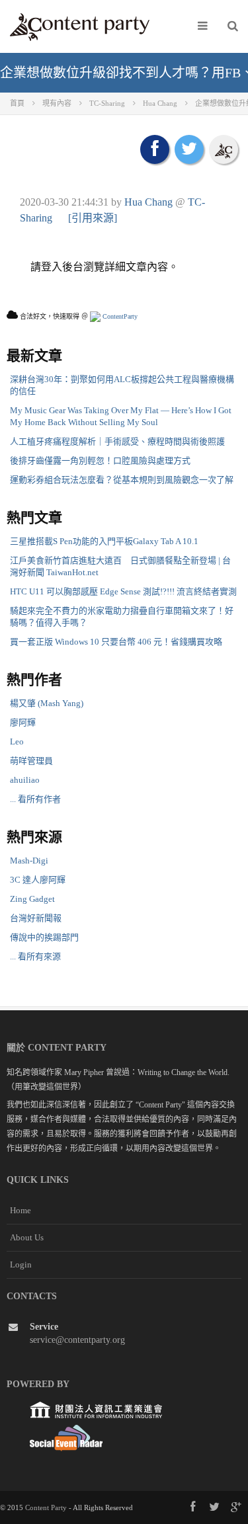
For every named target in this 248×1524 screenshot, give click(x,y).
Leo (17, 741)
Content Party (46, 1507)
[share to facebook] (154, 149)
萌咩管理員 (31, 761)
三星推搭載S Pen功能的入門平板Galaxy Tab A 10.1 (104, 541)
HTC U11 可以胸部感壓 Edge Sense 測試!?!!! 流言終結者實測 (123, 591)
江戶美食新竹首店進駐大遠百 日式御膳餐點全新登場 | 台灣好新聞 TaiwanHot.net (120, 566)
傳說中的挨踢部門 (44, 937)
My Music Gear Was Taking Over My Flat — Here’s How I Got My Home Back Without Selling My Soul (120, 416)
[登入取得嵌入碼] (223, 149)
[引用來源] (92, 217)
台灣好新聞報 (36, 918)
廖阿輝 (23, 722)
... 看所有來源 (35, 956)
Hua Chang (148, 202)
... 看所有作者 (35, 799)
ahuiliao (25, 780)
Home (20, 1210)
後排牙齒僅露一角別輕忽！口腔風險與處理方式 (100, 460)
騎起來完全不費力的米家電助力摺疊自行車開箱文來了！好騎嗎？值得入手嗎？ (121, 616)
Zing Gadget (32, 899)
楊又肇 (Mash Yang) (46, 703)
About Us (27, 1237)
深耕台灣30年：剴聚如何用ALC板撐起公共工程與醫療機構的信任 (122, 385)
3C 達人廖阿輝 (37, 880)
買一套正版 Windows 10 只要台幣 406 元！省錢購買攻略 (116, 642)
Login (21, 1264)
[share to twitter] (189, 149)
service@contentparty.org (77, 1340)
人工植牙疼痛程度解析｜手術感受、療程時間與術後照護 (117, 441)
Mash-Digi (29, 860)
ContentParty (119, 316)
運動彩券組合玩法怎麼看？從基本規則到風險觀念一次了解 (121, 480)
